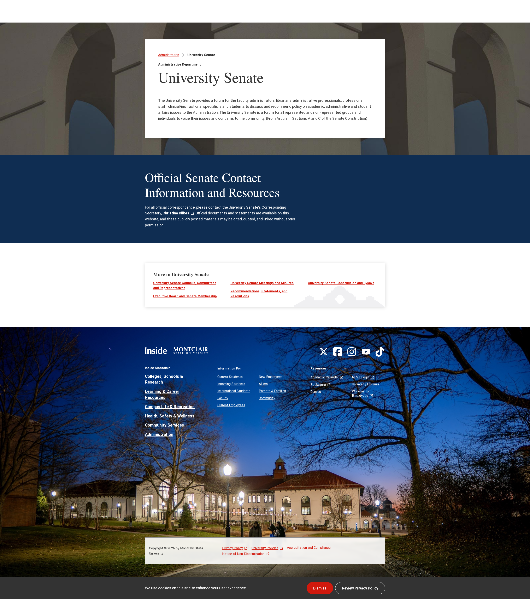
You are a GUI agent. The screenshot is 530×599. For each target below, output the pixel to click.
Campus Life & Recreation (170, 406)
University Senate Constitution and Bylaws (341, 283)
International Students (233, 391)
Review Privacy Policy (360, 588)
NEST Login (360, 377)
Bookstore (318, 385)
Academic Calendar (324, 377)
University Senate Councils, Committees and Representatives (184, 285)
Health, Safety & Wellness (169, 416)
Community (267, 398)
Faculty (222, 398)
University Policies (265, 548)
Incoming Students (231, 384)
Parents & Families (272, 391)
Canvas (316, 392)
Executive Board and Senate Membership (185, 296)
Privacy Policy (232, 548)
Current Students (230, 377)
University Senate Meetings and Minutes (262, 283)
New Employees (270, 377)
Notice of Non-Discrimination (243, 554)
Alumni (263, 384)
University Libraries (365, 384)
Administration (168, 55)
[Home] (176, 350)
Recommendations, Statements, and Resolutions (258, 293)
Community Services (164, 425)
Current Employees (231, 405)
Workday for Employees (361, 393)
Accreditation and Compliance (309, 548)
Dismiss (319, 588)
